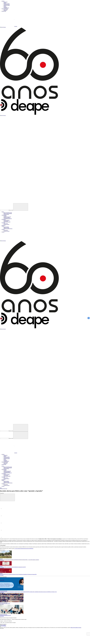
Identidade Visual (6, 7)
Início (1, 487)
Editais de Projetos (6, 227)
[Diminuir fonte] (21, 19)
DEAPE (3, 1)
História (5, 2)
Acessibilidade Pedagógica (8, 218)
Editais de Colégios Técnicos (8, 228)
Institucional (5, 455)
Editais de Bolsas (6, 481)
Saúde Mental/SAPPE (7, 476)
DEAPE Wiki (4, 11)
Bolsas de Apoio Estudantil (8, 213)
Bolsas (3, 211)
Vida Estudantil (4, 215)
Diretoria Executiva (7, 3)
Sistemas (3, 229)
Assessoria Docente (7, 4)
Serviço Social (6, 475)
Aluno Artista (6, 223)
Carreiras (5, 470)
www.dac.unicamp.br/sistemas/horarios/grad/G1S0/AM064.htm (23, 548)
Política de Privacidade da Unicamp (76, 627)
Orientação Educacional (7, 216)
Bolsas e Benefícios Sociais (8, 212)
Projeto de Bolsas (6, 214)
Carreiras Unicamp (6, 231)
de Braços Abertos (6, 224)
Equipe (5, 6)
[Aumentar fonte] (7, 19)
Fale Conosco (6, 9)
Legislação (5, 460)
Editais (3, 480)
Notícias (3, 486)
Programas (3, 222)
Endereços (5, 10)
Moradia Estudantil (6, 220)
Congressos (3, 225)
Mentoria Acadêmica (7, 217)
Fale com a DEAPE (5, 8)
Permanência (4, 219)
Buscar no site (11, 210)
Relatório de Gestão (7, 5)
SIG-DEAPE (6, 230)
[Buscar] (7, 423)
